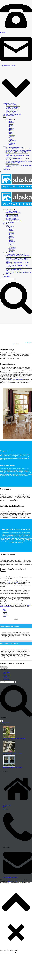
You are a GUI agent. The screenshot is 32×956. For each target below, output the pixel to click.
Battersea (11, 122)
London (11, 144)
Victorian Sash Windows (12, 108)
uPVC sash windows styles (16, 379)
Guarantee (5, 614)
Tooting (11, 139)
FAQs (4, 146)
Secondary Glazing (11, 111)
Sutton (11, 137)
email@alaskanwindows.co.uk (7, 65)
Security (5, 613)
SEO (16, 881)
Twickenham (12, 140)
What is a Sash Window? (12, 164)
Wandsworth (12, 142)
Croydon (11, 126)
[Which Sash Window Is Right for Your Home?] (9, 737)
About (4, 117)
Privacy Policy (6, 677)
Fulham (11, 129)
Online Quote (6, 169)
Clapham (11, 125)
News (7, 118)
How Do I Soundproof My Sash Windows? (17, 151)
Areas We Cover (10, 120)
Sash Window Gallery (8, 115)
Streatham (11, 136)
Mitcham (11, 131)
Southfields (12, 135)
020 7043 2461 (3, 32)
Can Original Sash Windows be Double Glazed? (18, 148)
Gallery (5, 676)
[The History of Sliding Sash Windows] (9, 766)
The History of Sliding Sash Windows (12, 767)
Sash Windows (6, 675)
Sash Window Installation (12, 112)
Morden (11, 132)
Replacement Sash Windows (13, 106)
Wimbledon (12, 143)
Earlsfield (11, 128)
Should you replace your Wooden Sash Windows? (18, 150)
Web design (10, 881)
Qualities (5, 612)
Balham (11, 121)
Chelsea (11, 124)
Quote (4, 616)
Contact (5, 168)
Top (4, 609)
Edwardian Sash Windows (12, 110)
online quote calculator (12, 582)
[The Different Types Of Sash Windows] (9, 751)
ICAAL (22, 881)
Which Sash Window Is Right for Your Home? (14, 738)
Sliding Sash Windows (8, 103)
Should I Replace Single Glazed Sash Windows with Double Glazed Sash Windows (19, 162)
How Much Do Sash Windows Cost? (12, 114)
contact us (13, 604)
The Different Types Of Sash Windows (12, 753)
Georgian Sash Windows (12, 107)
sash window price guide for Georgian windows (17, 538)
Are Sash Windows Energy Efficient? (15, 147)
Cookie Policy (6, 679)
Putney (11, 133)
